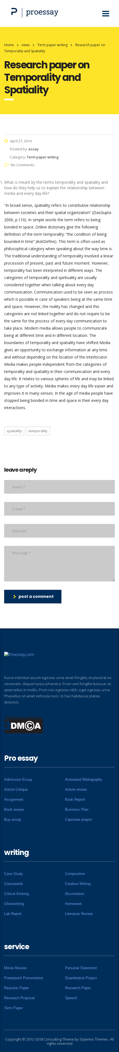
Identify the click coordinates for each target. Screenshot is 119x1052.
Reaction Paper (16, 988)
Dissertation (74, 894)
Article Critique (16, 789)
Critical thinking (16, 894)
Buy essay (12, 819)
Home (9, 45)
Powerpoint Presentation (23, 978)
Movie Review (15, 968)
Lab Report (13, 914)
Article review (76, 789)
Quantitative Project (81, 978)
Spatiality (14, 430)
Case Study (13, 874)
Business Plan (76, 809)
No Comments (22, 164)
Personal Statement (81, 968)
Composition (75, 874)
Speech (71, 998)
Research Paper (78, 988)
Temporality (38, 430)
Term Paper (13, 1008)
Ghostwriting (14, 904)
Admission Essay (18, 779)
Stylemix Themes (94, 1039)
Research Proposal (19, 998)
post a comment (36, 596)
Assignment (13, 799)
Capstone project (78, 819)
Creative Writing (77, 884)
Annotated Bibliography (83, 779)
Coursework (13, 884)
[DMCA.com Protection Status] (23, 724)
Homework (73, 904)
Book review (14, 809)
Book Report (75, 799)
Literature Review (79, 914)
